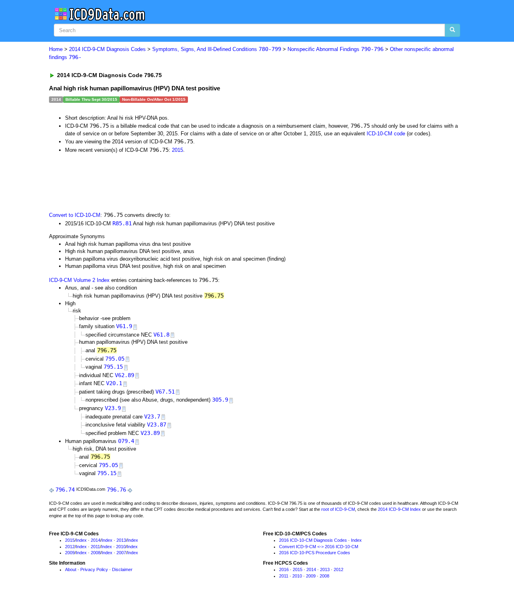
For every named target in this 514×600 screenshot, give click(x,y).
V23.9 (113, 408)
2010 (121, 546)
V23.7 (152, 416)
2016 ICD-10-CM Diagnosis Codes (313, 540)
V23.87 (156, 424)
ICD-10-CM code (386, 134)
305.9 (220, 399)
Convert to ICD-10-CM (74, 215)
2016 (284, 569)
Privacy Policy (94, 569)
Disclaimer (122, 569)
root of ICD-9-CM (338, 509)
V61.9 (124, 326)
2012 (70, 546)
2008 (95, 552)
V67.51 (165, 391)
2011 (95, 546)
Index (81, 540)
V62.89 (124, 375)
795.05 (114, 358)
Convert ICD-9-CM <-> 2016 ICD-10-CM (318, 546)
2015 (177, 150)
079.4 (126, 441)
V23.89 (150, 433)
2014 (95, 540)
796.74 (65, 489)
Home (56, 49)
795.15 (113, 366)
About (70, 569)
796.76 (116, 489)
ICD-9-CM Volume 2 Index (79, 280)
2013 (121, 540)
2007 (121, 552)
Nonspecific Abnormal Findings (335, 49)
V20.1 (114, 383)
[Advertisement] (192, 181)
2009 (70, 552)
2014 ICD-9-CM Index (399, 509)
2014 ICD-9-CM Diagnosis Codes (107, 49)
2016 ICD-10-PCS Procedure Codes (314, 552)
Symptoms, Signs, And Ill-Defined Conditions (216, 49)
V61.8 (161, 334)
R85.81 (122, 223)
